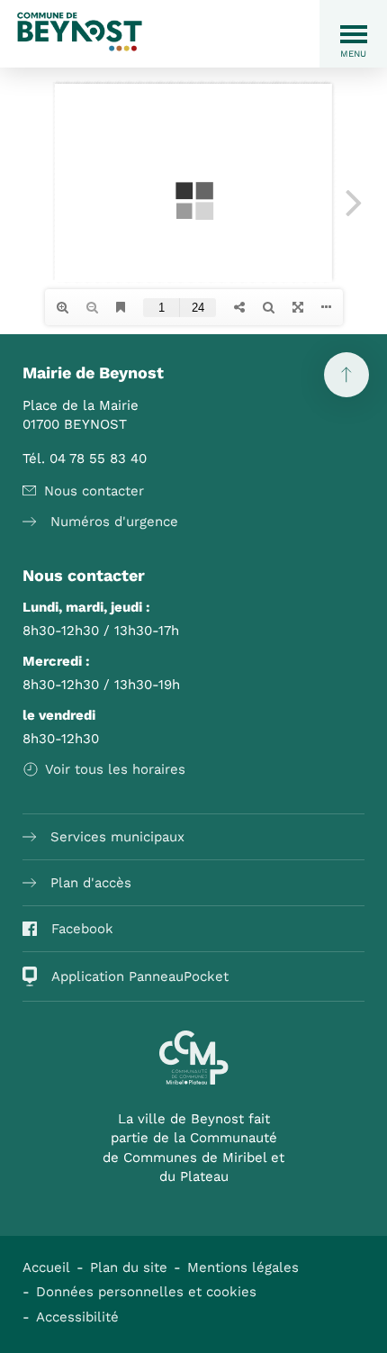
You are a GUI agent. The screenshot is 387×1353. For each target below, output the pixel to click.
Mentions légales (243, 1267)
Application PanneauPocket (140, 976)
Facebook (82, 929)
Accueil (46, 1267)
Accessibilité (77, 1317)
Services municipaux (117, 837)
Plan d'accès (90, 883)
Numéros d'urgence (114, 521)
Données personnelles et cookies (146, 1292)
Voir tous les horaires (115, 769)
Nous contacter (94, 491)
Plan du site (128, 1267)
